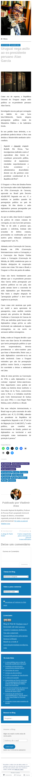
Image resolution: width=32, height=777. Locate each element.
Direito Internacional (21, 463)
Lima (14, 478)
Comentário (24, 564)
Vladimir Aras (15, 45)
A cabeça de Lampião (12, 678)
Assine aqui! (9, 747)
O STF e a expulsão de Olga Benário (16, 675)
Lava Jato (6, 478)
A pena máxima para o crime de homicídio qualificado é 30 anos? (15, 663)
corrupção (6, 475)
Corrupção (6, 463)
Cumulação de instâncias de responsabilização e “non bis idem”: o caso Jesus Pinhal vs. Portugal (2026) (16, 696)
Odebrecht (23, 478)
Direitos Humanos (9, 469)
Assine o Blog (9, 729)
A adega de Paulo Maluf (7, 533)
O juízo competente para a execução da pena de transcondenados (24, 534)
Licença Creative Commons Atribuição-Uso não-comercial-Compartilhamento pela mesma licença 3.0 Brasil (15, 633)
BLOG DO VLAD (16, 9)
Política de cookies (18, 769)
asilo (16, 472)
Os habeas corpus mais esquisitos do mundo (16, 702)
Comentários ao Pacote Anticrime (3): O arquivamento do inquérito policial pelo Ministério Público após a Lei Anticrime (16, 682)
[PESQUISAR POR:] (16, 718)
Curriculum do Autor (12, 670)
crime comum (18, 475)
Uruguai (12, 480)
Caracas (24, 472)
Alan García (7, 472)
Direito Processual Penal (11, 466)
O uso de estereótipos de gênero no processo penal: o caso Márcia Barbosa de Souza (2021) (16, 689)
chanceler (17, 146)
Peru (4, 480)
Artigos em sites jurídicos (13, 673)
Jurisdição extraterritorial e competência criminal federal (14, 667)
